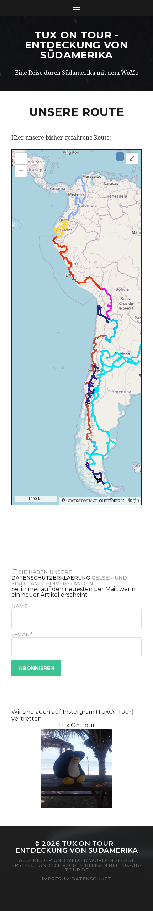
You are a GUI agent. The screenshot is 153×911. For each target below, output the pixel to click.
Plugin (132, 500)
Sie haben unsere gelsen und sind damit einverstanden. (69, 578)
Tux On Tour (76, 725)
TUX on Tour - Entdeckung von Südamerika (76, 45)
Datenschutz (91, 878)
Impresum (56, 878)
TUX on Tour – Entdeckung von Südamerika (76, 846)
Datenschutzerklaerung (50, 578)
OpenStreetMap (82, 500)
